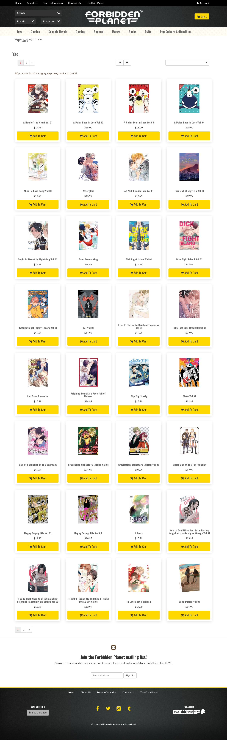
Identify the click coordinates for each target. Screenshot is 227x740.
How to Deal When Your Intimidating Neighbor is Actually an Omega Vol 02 (38, 600)
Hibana (139, 533)
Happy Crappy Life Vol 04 (88, 533)
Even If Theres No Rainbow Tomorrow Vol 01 (138, 326)
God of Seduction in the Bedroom (38, 465)
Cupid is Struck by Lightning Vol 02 (37, 259)
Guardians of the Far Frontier (189, 465)
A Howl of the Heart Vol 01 (37, 122)
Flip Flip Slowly (139, 396)
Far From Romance (37, 396)
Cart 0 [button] (203, 16)
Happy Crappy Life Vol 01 (37, 533)
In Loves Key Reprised (139, 601)
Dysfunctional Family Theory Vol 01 (37, 328)
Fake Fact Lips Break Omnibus (189, 328)
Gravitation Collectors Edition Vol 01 (88, 465)
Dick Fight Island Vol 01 (139, 259)
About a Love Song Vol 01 (38, 191)
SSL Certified (39, 712)
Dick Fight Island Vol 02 (189, 259)
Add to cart (39, 136)
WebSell (132, 724)
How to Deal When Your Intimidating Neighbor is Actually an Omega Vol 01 (189, 531)
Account (204, 3)
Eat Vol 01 (88, 328)
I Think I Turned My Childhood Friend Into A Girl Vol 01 (88, 600)
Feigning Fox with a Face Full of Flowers (88, 394)
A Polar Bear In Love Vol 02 (88, 122)
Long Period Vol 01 (189, 601)
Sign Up (130, 675)
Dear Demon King (88, 259)
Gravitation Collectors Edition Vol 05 (138, 465)
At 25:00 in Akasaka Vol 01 (138, 191)
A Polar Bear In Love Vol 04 (189, 122)
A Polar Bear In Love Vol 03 (139, 122)
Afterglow (88, 191)
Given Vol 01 (189, 396)
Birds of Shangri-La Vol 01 (189, 191)
